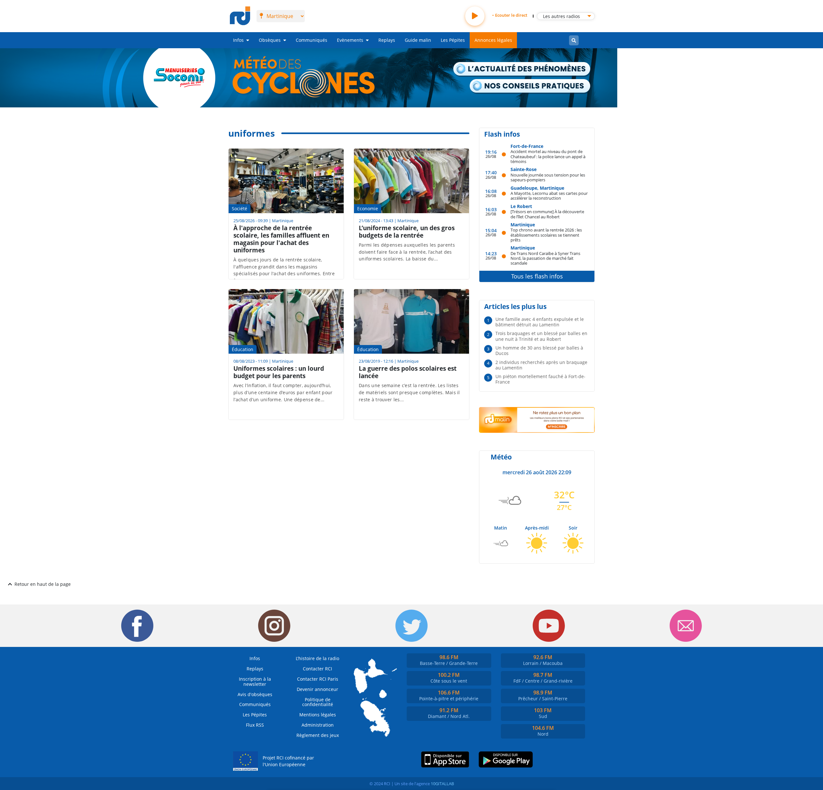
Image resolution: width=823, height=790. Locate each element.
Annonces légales (493, 40)
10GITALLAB (442, 783)
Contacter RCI (317, 669)
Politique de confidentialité (317, 702)
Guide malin (418, 40)
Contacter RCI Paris (317, 679)
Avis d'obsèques (255, 694)
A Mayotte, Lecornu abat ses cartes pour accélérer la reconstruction (549, 195)
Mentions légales (317, 715)
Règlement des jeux (317, 735)
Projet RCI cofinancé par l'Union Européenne (288, 761)
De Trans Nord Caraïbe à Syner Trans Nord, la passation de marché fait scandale (545, 258)
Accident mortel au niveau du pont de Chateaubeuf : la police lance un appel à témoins (548, 156)
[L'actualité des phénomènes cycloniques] (522, 69)
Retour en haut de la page (42, 584)
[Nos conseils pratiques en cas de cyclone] (530, 86)
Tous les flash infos (537, 276)
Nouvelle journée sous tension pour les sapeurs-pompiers (548, 177)
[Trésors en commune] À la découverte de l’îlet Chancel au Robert (547, 214)
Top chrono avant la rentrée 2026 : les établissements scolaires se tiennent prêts (546, 234)
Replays (386, 40)
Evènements (350, 40)
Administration (318, 725)
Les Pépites (453, 40)
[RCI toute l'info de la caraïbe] (240, 16)
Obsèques (270, 40)
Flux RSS (255, 725)
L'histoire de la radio (317, 658)
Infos (238, 40)
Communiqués (311, 40)
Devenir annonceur (317, 689)
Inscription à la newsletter (255, 681)
